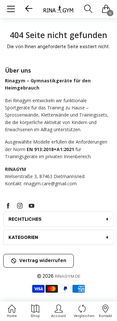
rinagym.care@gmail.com (50, 183)
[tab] (58, 219)
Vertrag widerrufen (42, 260)
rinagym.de (67, 276)
